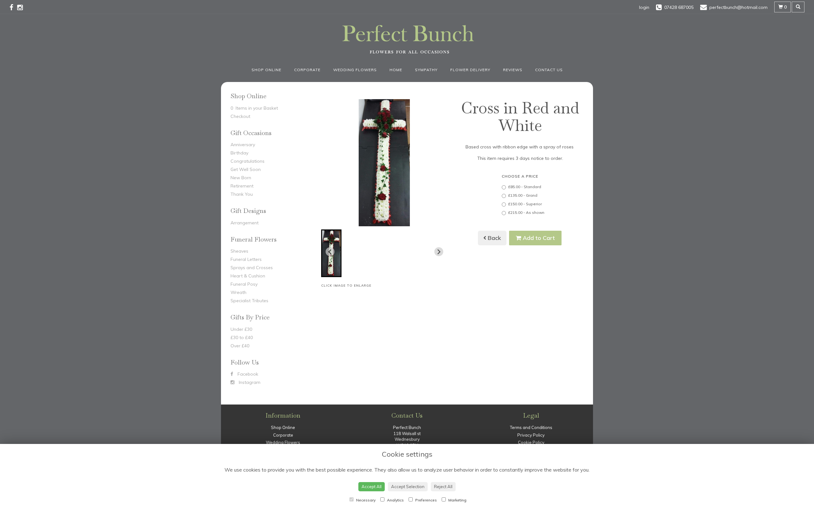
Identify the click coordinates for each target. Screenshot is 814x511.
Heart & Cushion (248, 276)
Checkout (240, 116)
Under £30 (241, 329)
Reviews (512, 69)
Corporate (307, 69)
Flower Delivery (470, 69)
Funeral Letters (246, 259)
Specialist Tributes (249, 300)
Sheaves (239, 251)
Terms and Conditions (531, 427)
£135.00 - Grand (522, 195)
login (644, 7)
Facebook (247, 374)
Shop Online (266, 69)
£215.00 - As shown (526, 212)
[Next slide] (438, 251)
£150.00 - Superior (525, 203)
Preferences (425, 500)
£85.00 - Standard (524, 186)
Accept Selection (407, 486)
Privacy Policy (531, 435)
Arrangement (245, 223)
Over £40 (240, 346)
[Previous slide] (330, 251)
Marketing (456, 500)
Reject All (443, 486)
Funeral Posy (244, 284)
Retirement (242, 186)
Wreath (238, 292)
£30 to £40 (242, 337)
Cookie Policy (531, 442)
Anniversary (243, 144)
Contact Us (549, 69)
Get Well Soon (246, 169)
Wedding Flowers (355, 69)
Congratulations (248, 161)
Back (493, 238)
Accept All (372, 486)
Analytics (395, 500)
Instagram (249, 382)
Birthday (239, 153)
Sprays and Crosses (252, 267)
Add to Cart (538, 238)
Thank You (242, 194)
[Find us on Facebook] (13, 7)
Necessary (365, 500)
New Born (241, 178)
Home (396, 69)
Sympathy (426, 69)
